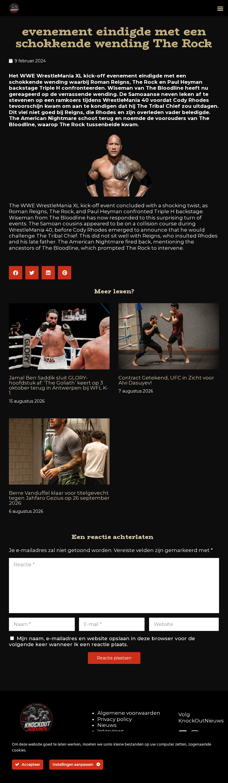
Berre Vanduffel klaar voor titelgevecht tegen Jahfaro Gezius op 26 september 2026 (59, 498)
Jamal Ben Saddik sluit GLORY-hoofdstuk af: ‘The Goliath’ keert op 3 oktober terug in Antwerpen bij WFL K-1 (58, 385)
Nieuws (107, 725)
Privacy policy (114, 719)
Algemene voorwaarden (128, 713)
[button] (220, 8)
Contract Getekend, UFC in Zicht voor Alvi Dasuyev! (166, 380)
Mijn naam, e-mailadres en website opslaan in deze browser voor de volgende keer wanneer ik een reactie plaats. (102, 641)
